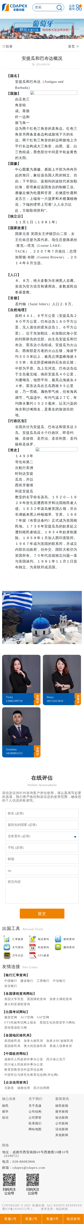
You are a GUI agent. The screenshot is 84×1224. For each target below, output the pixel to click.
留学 (5, 1111)
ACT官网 (27, 1017)
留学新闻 (61, 1111)
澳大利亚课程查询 (17, 1004)
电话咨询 (73, 1219)
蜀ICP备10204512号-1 (17, 1208)
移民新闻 (61, 1105)
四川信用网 (41, 1088)
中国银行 (10, 980)
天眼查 (9, 1088)
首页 (71, 46)
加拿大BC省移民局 (59, 1040)
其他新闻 (61, 1135)
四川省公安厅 (56, 1059)
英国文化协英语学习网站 (57, 1022)
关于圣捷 (35, 1105)
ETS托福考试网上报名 (20, 1022)
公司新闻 (61, 1123)
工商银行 (43, 980)
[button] (25, 35)
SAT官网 (43, 1017)
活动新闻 (61, 1129)
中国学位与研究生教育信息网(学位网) (31, 1074)
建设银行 (26, 980)
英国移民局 (12, 1046)
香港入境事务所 (61, 1046)
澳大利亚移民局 (35, 1046)
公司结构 (35, 1111)
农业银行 (10, 986)
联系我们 (35, 1123)
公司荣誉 (35, 1117)
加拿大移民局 (33, 1040)
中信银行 (59, 980)
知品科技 (62, 1208)
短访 (5, 1117)
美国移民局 (12, 1040)
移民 (5, 1105)
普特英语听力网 (15, 1027)
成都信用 (23, 1088)
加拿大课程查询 (61, 999)
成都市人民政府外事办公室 (23, 1059)
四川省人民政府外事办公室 (23, 1064)
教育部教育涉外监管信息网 (23, 1069)
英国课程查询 (36, 999)
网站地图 (35, 1129)
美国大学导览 (14, 999)
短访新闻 (61, 1117)
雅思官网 (10, 1017)
